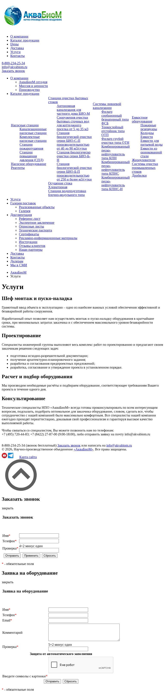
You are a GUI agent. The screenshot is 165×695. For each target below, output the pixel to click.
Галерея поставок (23, 203)
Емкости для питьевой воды (152, 142)
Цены (14, 44)
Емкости (147, 137)
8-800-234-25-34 (13, 63)
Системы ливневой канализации (107, 106)
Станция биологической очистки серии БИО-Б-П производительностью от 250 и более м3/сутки (74, 171)
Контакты (17, 56)
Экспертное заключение (36, 222)
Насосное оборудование (28, 164)
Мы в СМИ (18, 265)
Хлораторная (57, 187)
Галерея (24, 211)
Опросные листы (31, 226)
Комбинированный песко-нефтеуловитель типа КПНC (115, 167)
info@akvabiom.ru (14, 67)
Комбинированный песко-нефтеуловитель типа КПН (115, 152)
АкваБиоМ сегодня (33, 82)
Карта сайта (28, 457)
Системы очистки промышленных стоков (145, 167)
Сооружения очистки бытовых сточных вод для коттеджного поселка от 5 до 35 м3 (73, 123)
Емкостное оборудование (142, 119)
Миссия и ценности (33, 86)
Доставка (17, 48)
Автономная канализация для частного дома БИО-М (73, 109)
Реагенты (18, 168)
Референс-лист (29, 218)
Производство (29, 90)
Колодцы (147, 133)
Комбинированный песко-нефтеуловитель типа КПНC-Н (115, 183)
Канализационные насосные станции (33, 131)
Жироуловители (143, 160)
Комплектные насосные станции (33, 138)
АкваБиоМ (18, 272)
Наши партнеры (31, 249)
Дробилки (139, 175)
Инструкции (28, 242)
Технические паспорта (35, 230)
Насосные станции (25, 125)
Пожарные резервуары (149, 127)
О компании (19, 36)
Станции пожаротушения (31, 146)
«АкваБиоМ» (83, 449)
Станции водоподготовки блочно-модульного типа (67, 193)
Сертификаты (29, 234)
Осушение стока (60, 183)
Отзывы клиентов (32, 246)
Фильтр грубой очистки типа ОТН (115, 140)
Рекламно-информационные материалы (48, 238)
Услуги (15, 52)
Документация (21, 215)
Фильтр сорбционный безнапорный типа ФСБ (115, 117)
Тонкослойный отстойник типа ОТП (113, 131)
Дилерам (16, 261)
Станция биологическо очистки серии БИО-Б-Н (73, 156)
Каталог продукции (24, 40)
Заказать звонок (13, 71)
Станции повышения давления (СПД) (31, 156)
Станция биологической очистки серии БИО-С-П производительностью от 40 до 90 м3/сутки (74, 140)
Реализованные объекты (37, 207)
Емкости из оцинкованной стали (151, 152)
